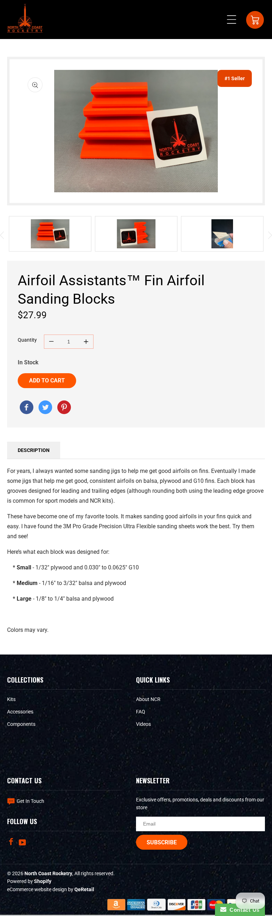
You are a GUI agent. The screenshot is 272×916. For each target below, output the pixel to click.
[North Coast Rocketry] (26, 408)
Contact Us (243, 910)
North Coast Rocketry (48, 873)
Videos (143, 724)
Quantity (27, 340)
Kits (11, 699)
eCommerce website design (37, 889)
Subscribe (162, 842)
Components (21, 724)
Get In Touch (30, 801)
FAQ (140, 711)
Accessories (20, 711)
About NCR (148, 699)
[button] (234, 20)
